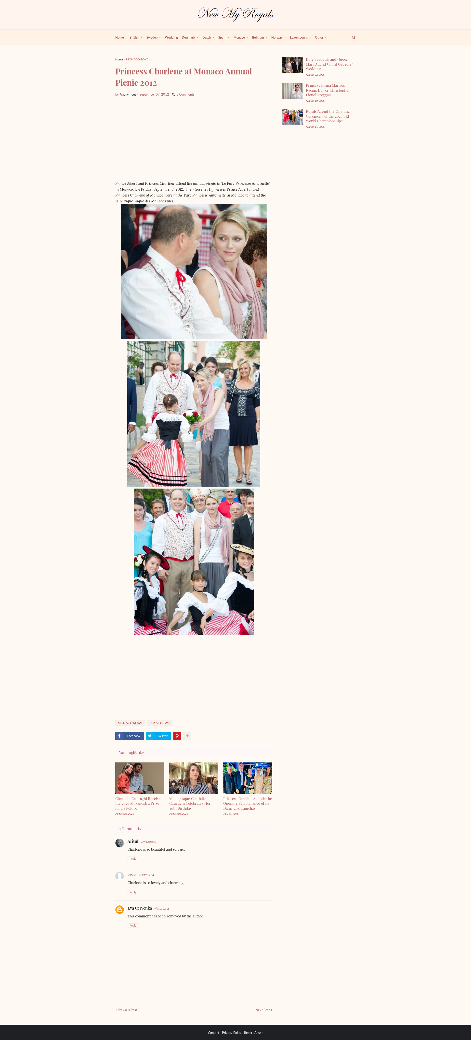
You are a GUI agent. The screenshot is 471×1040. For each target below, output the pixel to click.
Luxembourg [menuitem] (299, 37)
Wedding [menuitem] (171, 37)
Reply (133, 858)
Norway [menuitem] (277, 37)
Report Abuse (253, 1033)
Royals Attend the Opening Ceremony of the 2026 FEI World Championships (328, 116)
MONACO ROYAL (138, 59)
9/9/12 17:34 (146, 875)
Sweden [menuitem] (151, 37)
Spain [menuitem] (222, 37)
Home (119, 59)
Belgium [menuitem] (258, 37)
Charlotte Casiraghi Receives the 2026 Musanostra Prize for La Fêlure (138, 803)
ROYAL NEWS (160, 723)
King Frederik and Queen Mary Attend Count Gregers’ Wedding (329, 64)
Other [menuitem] (319, 37)
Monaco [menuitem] (239, 37)
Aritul (133, 841)
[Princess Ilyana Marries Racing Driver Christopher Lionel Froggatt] (292, 91)
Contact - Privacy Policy (225, 1033)
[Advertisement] (193, 138)
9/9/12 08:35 (148, 841)
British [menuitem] (134, 37)
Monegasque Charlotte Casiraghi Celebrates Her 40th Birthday (190, 803)
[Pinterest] (177, 736)
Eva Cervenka (140, 908)
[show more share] (187, 736)
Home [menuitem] (119, 37)
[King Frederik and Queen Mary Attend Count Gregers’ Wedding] (292, 65)
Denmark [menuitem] (188, 37)
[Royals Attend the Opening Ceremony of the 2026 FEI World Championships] (292, 117)
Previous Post (127, 1010)
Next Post (263, 1010)
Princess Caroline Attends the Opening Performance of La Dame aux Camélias (247, 803)
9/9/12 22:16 (161, 908)
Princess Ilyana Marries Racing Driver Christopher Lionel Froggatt (328, 90)
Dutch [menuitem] (206, 37)
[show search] (351, 37)
